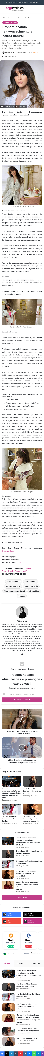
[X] (7, 1053)
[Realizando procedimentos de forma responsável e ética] (22, 719)
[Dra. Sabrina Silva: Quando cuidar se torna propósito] (32, 781)
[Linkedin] (11, 1053)
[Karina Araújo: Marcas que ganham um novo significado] (8, 1031)
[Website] (22, 654)
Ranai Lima (8, 52)
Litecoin (28, 940)
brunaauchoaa (14, 581)
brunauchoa (31, 581)
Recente (7, 963)
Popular (20, 963)
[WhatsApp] (34, 1053)
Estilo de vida (13, 18)
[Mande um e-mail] (13, 52)
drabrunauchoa (13, 586)
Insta (19, 562)
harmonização (32, 586)
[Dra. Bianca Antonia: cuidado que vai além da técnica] (8, 1041)
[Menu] (3, 9)
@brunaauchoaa (8, 551)
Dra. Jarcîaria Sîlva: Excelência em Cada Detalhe (22, 2)
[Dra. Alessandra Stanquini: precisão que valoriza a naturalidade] (32, 809)
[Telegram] (38, 1053)
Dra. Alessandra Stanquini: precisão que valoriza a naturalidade (32, 819)
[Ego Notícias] (15, 8)
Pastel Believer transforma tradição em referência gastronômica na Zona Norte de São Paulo (11, 793)
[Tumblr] (16, 1053)
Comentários (35, 963)
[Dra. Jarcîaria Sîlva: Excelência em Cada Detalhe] (11, 809)
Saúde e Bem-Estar (25, 18)
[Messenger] (29, 1053)
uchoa (22, 596)
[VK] (25, 1053)
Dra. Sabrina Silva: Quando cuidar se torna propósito (32, 791)
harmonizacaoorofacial (15, 591)
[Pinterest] (20, 1053)
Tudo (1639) (22, 897)
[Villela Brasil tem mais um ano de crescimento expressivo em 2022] (22, 747)
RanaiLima (34, 591)
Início (6, 18)
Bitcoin (11, 940)
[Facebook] (2, 1053)
